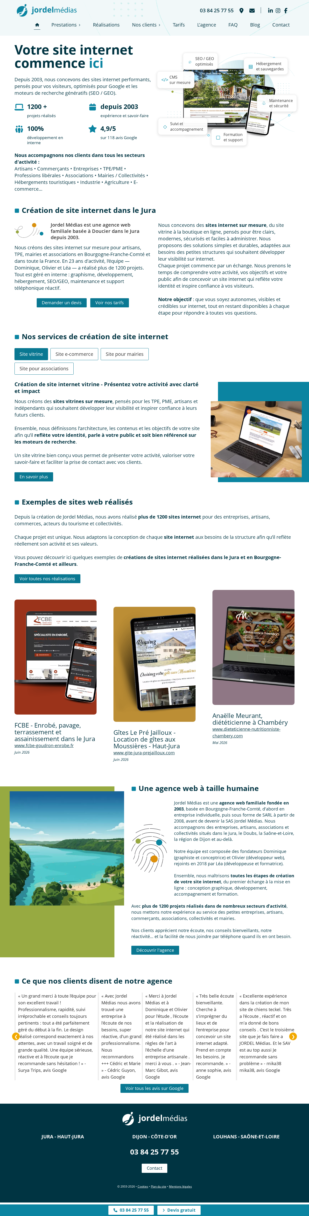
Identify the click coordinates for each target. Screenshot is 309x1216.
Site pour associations (44, 368)
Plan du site (158, 1186)
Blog (255, 24)
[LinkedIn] (270, 10)
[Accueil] (37, 25)
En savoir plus (34, 477)
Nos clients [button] (144, 24)
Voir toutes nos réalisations (47, 578)
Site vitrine (31, 354)
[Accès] (241, 10)
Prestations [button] (64, 24)
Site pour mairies (125, 354)
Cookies (143, 1186)
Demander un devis (62, 302)
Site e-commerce (74, 354)
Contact (281, 24)
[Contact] (251, 10)
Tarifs (179, 24)
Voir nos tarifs (109, 302)
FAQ (233, 24)
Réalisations (106, 24)
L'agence (206, 24)
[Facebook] (285, 10)
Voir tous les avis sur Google (154, 1088)
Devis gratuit (180, 1210)
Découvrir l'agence (155, 950)
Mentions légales (180, 1186)
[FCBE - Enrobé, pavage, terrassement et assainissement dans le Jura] (55, 657)
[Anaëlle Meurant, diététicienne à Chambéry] (253, 647)
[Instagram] (278, 10)
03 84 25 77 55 (154, 1152)
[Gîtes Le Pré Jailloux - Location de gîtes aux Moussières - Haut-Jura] (154, 664)
